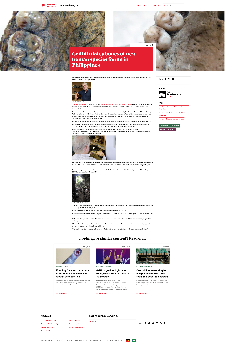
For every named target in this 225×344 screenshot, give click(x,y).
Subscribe (44, 331)
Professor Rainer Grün (79, 105)
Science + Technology (167, 129)
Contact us (155, 5)
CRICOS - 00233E (81, 340)
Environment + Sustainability (169, 126)
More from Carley (172, 97)
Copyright (59, 340)
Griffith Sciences (179, 112)
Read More (63, 293)
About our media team (76, 327)
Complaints (69, 340)
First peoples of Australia (114, 340)
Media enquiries (74, 320)
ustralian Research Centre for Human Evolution (116, 105)
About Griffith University (49, 324)
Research (162, 116)
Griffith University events (49, 320)
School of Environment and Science (171, 119)
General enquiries (47, 327)
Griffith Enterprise (165, 112)
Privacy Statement (47, 340)
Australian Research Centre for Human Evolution (172, 108)
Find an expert (74, 324)
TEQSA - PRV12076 (96, 340)
